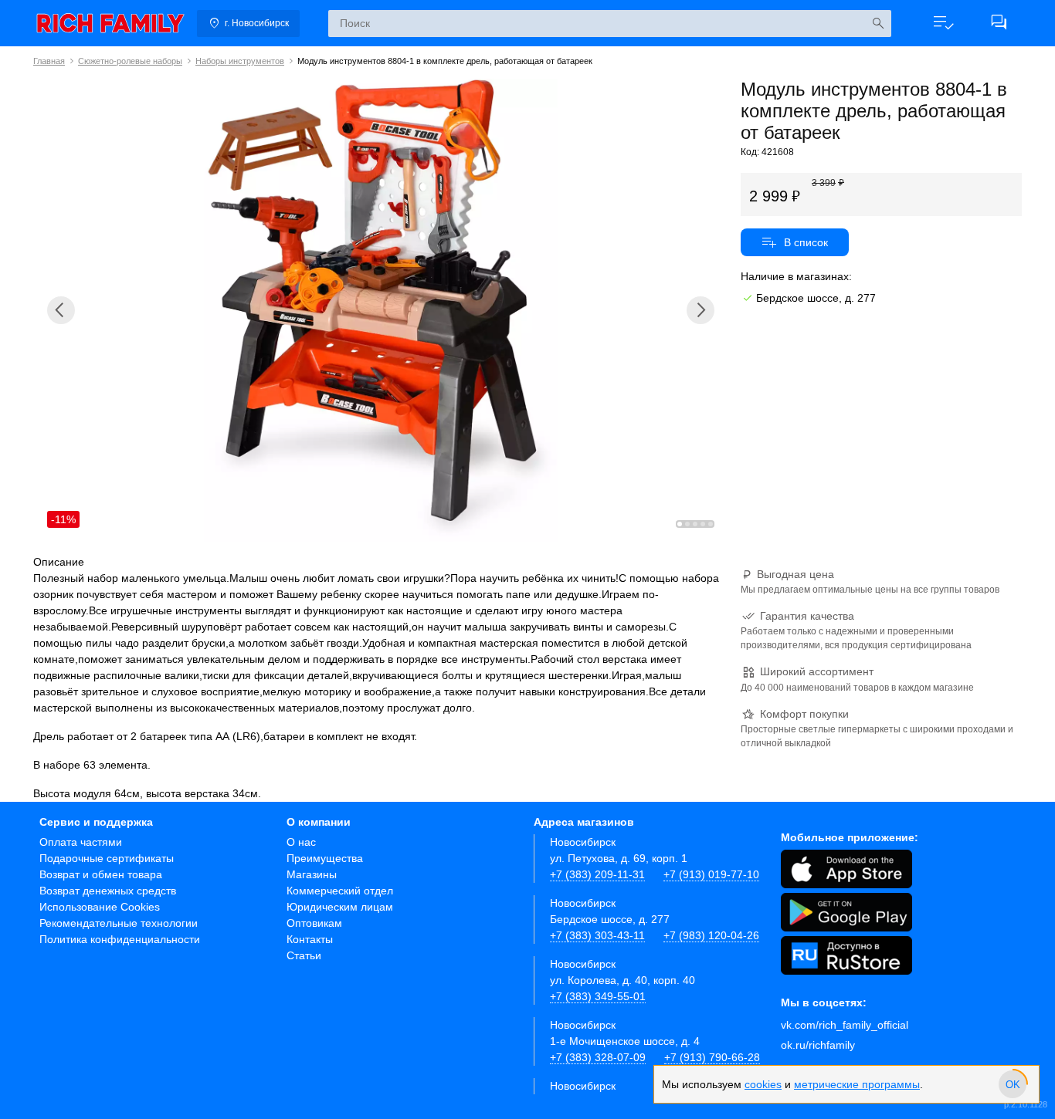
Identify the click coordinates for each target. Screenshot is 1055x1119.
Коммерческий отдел (340, 890)
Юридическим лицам (340, 907)
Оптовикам (314, 923)
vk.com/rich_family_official (844, 1025)
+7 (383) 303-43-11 (597, 935)
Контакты (310, 939)
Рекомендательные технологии (118, 923)
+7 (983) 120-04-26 (711, 935)
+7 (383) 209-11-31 (597, 874)
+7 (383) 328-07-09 (598, 1057)
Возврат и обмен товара (100, 874)
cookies (763, 1084)
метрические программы (857, 1084)
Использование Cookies (99, 907)
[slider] (1012, 1084)
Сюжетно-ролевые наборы (130, 61)
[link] (110, 23)
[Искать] (877, 23)
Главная (49, 61)
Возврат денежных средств (107, 890)
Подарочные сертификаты (106, 858)
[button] (943, 23)
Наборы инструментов (239, 61)
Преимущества (325, 858)
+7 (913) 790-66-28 (712, 1057)
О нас (301, 842)
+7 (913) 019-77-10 (711, 874)
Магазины (312, 874)
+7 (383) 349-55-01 (598, 996)
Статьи (304, 955)
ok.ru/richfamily (818, 1045)
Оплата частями (80, 842)
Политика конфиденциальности (119, 939)
